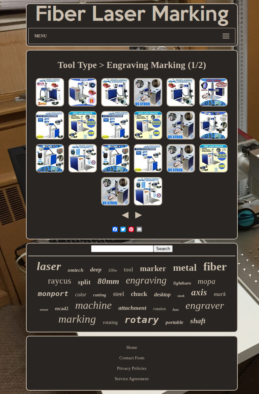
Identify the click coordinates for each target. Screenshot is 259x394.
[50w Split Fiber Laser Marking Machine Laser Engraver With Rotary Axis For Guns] (115, 205)
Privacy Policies (131, 368)
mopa (206, 281)
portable (174, 322)
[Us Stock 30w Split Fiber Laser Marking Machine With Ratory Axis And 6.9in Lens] (213, 139)
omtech (75, 270)
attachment (132, 307)
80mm (108, 281)
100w (112, 270)
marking (77, 319)
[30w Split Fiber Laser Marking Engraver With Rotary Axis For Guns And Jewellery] (148, 172)
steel (118, 293)
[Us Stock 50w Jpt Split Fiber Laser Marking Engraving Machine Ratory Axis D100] (82, 106)
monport (53, 294)
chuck (139, 293)
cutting (99, 294)
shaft (197, 321)
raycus (59, 281)
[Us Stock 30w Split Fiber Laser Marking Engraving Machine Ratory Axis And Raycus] (50, 172)
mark (220, 294)
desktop (162, 294)
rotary (141, 319)
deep (96, 269)
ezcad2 (61, 308)
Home (131, 347)
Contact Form (131, 357)
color (80, 294)
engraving (146, 280)
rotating (110, 322)
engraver (204, 305)
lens (176, 309)
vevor (44, 309)
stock (180, 296)
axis (199, 292)
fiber (215, 266)
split (84, 282)
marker (153, 268)
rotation (159, 308)
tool (128, 269)
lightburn (182, 283)
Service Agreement (132, 378)
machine (93, 305)
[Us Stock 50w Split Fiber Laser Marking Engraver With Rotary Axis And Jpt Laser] (115, 106)
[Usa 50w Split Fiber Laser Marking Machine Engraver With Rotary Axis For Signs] (148, 106)
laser (49, 266)
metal (185, 267)
